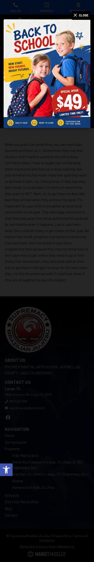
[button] (6, 469)
